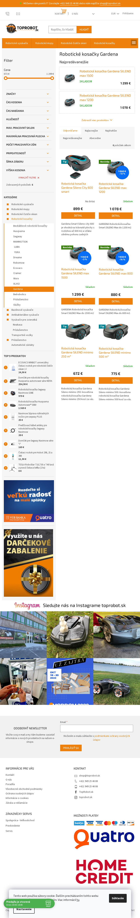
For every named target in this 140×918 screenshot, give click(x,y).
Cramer (17, 273)
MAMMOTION (20, 242)
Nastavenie (24, 909)
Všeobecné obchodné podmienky (24, 789)
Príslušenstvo (20, 299)
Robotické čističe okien (24, 214)
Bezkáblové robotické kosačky (30, 226)
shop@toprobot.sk (110, 3)
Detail (78, 215)
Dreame (17, 257)
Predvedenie (13, 826)
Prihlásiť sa (71, 747)
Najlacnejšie (91, 131)
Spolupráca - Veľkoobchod (20, 820)
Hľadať (84, 29)
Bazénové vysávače (22, 310)
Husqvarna (19, 231)
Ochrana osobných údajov (20, 793)
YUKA (17, 252)
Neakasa (17, 325)
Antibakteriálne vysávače (25, 315)
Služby (17, 305)
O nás (75, 14)
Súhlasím (118, 898)
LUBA (17, 247)
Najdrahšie (111, 131)
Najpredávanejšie (72, 138)
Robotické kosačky (21, 219)
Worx (16, 278)
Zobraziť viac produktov (95, 120)
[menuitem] (17, 43)
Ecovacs (17, 268)
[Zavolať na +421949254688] (11, 13)
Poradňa (10, 784)
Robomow (18, 263)
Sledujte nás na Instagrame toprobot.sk (84, 605)
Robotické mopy (20, 209)
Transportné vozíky (22, 335)
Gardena (18, 289)
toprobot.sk (85, 797)
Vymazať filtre (27, 178)
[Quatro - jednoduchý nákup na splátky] (29, 501)
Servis (9, 831)
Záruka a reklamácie (17, 803)
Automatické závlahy (22, 345)
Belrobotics (19, 294)
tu (78, 900)
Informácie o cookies (17, 798)
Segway (17, 236)
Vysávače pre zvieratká (24, 320)
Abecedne (95, 138)
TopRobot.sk (86, 792)
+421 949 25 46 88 (69, 3)
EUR (113, 13)
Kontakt (60, 14)
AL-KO (16, 284)
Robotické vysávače (22, 204)
